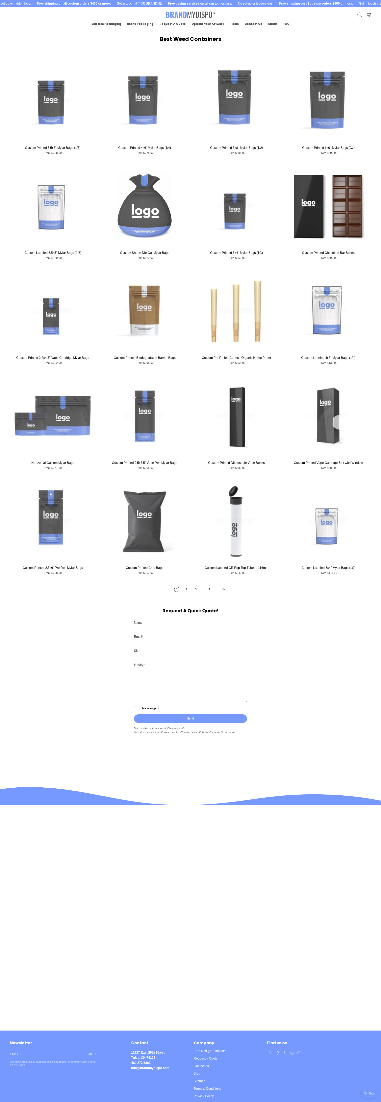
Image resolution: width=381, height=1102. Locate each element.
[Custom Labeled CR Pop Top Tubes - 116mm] (236, 521)
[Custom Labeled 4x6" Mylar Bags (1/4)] (328, 311)
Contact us (201, 1066)
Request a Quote (205, 1058)
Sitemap (199, 1081)
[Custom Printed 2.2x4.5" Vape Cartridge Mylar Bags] (52, 311)
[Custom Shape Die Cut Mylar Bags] (144, 206)
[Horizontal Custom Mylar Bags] (52, 416)
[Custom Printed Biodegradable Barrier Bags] (144, 311)
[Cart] (368, 14)
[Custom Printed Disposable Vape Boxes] (236, 416)
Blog (197, 1073)
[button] (106, 24)
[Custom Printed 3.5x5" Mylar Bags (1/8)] (52, 101)
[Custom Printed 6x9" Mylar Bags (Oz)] (328, 101)
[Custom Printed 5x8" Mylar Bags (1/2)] (236, 101)
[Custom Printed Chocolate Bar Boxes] (328, 206)
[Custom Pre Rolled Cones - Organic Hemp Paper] (236, 311)
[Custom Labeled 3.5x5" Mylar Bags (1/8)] (52, 206)
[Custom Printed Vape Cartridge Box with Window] (328, 416)
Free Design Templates (210, 1051)
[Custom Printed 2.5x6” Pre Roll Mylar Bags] (52, 521)
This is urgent (149, 708)
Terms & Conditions (207, 1088)
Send (190, 718)
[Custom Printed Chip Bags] (144, 521)
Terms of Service (220, 732)
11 (208, 589)
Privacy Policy (198, 732)
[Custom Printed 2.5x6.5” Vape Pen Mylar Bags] (144, 416)
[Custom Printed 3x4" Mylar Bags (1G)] (236, 206)
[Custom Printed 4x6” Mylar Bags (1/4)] (144, 101)
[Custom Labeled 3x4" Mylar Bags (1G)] (328, 521)
